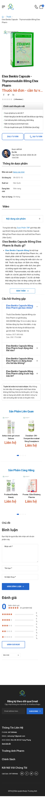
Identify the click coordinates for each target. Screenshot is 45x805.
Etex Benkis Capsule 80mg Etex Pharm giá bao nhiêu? (19, 306)
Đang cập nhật (18, 172)
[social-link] (22, 773)
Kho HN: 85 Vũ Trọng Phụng (21, 740)
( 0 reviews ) (18, 99)
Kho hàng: (6, 740)
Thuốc (8, 17)
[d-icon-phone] (36, 7)
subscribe (33, 711)
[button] (18, 455)
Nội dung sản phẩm (16, 218)
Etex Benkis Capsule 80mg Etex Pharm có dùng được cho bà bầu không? (19, 360)
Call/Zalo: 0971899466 (10, 774)
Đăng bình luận (14, 586)
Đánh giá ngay (13, 645)
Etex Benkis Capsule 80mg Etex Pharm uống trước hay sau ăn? (20, 373)
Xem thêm (21, 291)
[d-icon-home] (3, 17)
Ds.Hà (14, 152)
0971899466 (12, 732)
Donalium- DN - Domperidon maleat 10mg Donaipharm (32, 438)
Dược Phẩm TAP (23, 228)
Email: (4, 736)
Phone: (5, 732)
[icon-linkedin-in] (13, 95)
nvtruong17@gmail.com (16, 736)
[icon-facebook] (4, 95)
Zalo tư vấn (12, 137)
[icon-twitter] (8, 95)
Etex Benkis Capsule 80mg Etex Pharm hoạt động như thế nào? (19, 348)
